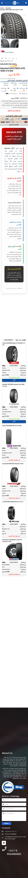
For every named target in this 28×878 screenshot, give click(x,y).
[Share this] (6, 58)
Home (2, 8)
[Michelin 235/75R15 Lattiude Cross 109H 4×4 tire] (14, 396)
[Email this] (2, 58)
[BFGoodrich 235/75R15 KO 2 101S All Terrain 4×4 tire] (14, 551)
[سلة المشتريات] (26, 3)
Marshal (8, 8)
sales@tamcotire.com (11, 831)
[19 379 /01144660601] (3, 834)
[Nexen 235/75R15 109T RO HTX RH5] (14, 437)
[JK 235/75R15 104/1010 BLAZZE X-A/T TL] (14, 513)
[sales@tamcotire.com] (3, 831)
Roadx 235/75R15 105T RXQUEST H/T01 (12, 463)
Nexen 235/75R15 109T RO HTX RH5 (11, 425)
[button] (2, 3)
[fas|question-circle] (26, 88)
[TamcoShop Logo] (16, 3)
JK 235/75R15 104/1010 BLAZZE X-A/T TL (13, 501)
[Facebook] (4, 843)
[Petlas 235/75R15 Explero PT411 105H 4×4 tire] (14, 354)
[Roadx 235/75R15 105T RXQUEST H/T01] (14, 475)
